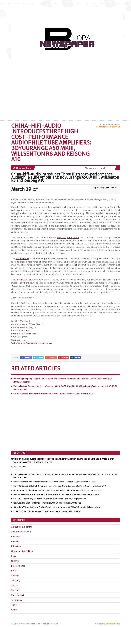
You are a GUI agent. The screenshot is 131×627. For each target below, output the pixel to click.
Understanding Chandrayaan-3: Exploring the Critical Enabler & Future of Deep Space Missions (57, 490)
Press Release (18, 566)
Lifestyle (15, 561)
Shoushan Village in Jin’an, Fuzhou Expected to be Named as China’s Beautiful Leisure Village (57, 507)
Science (15, 575)
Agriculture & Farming (21, 527)
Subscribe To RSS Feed (109, 127)
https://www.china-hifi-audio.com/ (36, 343)
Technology (16, 600)
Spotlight (15, 590)
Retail (14, 570)
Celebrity (15, 541)
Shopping (15, 580)
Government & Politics (22, 551)
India (13, 556)
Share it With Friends (107, 188)
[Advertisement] (99, 94)
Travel (14, 605)
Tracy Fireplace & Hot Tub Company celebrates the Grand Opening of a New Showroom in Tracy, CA (59, 486)
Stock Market (17, 595)
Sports (14, 585)
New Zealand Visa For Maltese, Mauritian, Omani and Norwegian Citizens (47, 503)
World (14, 609)
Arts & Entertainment (21, 531)
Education (16, 546)
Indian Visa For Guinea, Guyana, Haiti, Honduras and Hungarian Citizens (46, 511)
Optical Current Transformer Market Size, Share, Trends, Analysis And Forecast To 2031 (54, 394)
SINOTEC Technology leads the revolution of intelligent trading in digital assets (49, 499)
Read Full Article (20, 467)
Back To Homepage (111, 124)
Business (15, 536)
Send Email (23, 330)
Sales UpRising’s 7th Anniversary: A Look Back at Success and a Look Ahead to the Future (56, 494)
